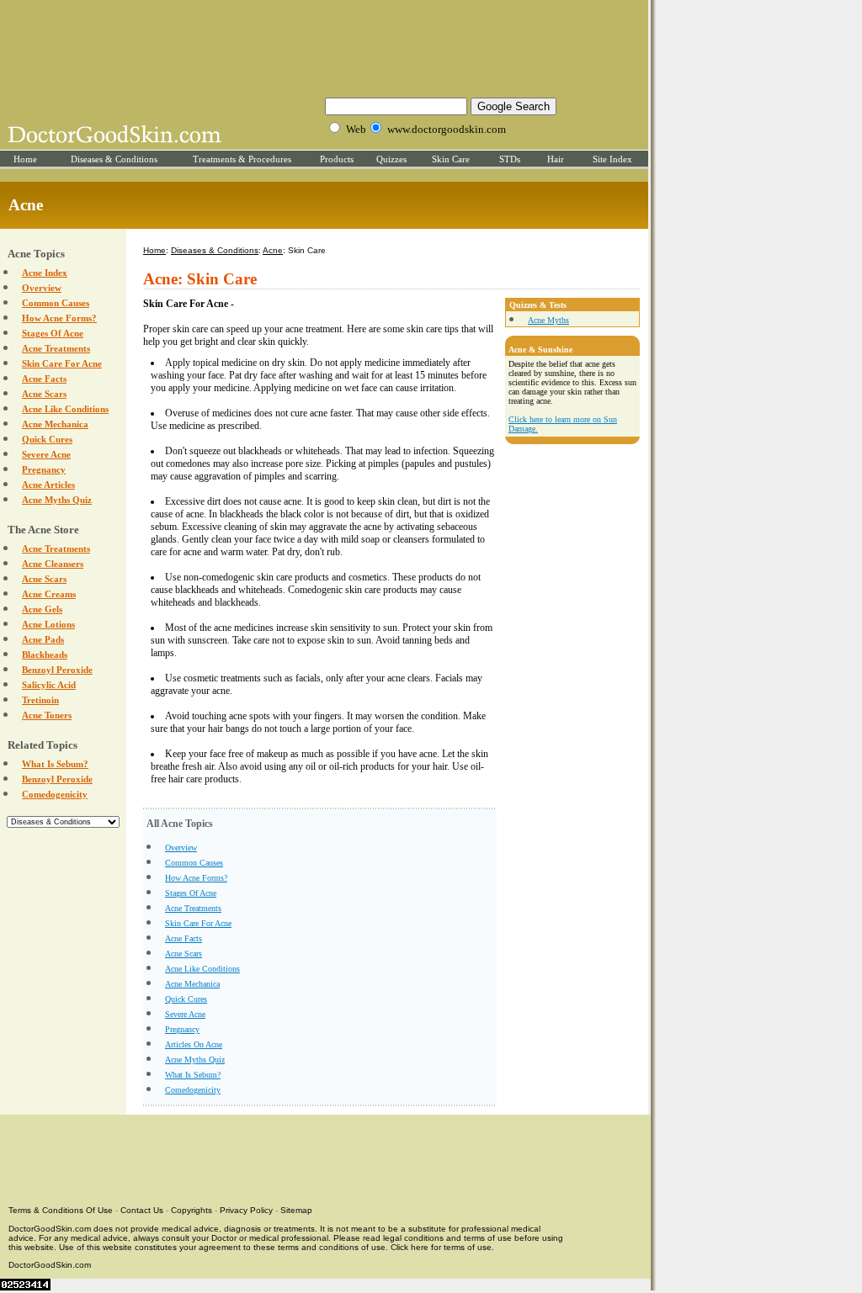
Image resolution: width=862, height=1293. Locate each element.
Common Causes (55, 303)
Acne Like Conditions (65, 409)
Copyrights (191, 1210)
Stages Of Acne (52, 333)
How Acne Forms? (59, 318)
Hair (555, 159)
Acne (273, 250)
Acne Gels (42, 609)
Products (337, 159)
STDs (509, 159)
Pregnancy (44, 469)
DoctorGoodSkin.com (49, 1264)
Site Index (612, 159)
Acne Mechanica (55, 424)
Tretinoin (40, 700)
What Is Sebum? (55, 764)
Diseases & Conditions (114, 159)
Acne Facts (44, 379)
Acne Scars (44, 394)
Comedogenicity (55, 794)
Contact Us (141, 1210)
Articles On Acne (193, 1044)
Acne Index (44, 273)
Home (25, 159)
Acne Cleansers (52, 564)
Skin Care (451, 159)
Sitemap (296, 1210)
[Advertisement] (324, 46)
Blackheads (44, 654)
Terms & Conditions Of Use (60, 1210)
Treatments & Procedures (242, 159)
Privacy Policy (246, 1210)
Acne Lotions (48, 624)
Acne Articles (48, 485)
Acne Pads (43, 639)
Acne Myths (548, 320)
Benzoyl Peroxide (57, 670)
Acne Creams (49, 594)
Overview (41, 288)
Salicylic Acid (49, 685)
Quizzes (391, 159)
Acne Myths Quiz (57, 500)
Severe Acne (46, 454)
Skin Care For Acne (62, 363)
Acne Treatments (56, 348)
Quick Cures (47, 439)
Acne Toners (47, 715)
